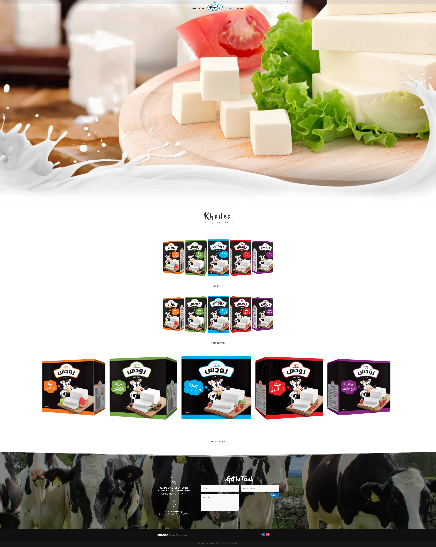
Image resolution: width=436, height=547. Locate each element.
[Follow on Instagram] (268, 534)
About (202, 8)
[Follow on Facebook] (263, 534)
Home (193, 8)
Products (230, 8)
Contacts (241, 8)
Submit (274, 495)
